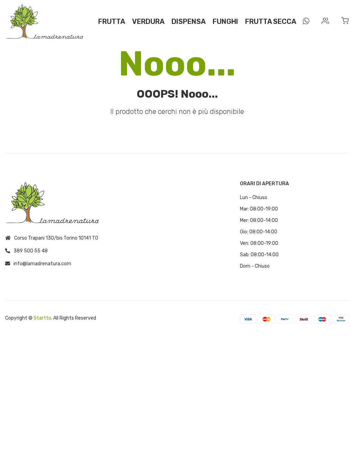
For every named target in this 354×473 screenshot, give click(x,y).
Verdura (148, 21)
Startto (42, 318)
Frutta (111, 21)
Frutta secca (270, 21)
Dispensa (188, 21)
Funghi (225, 21)
